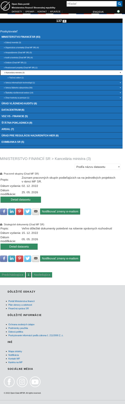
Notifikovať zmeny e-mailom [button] (60, 211)
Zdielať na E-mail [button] (35, 211)
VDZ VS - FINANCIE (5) (15, 116)
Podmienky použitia (18, 328)
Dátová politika (15, 331)
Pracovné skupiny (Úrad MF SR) (21, 173)
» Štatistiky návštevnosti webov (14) (18, 93)
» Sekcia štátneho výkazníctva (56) (18, 88)
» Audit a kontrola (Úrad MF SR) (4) (18, 58)
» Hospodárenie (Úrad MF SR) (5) (18, 53)
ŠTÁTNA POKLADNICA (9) (17, 122)
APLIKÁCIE (55, 11)
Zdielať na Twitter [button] (27, 211)
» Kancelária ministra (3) (14, 73)
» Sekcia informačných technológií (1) (19, 83)
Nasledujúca (42, 274)
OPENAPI (29, 11)
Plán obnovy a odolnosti (20, 304)
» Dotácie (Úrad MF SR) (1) (15, 63)
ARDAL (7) (8, 129)
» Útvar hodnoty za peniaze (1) (16, 98)
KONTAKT (42, 11)
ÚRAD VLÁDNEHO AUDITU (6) (19, 103)
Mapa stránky (15, 351)
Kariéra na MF (15, 362)
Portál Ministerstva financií (21, 301)
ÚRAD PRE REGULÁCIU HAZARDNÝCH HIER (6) (30, 135)
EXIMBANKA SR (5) (13, 141)
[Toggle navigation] (64, 21)
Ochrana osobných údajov (21, 324)
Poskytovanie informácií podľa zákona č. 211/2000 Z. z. (35, 335)
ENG (95, 12)
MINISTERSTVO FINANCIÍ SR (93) (21, 36)
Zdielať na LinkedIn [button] (11, 211)
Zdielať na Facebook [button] (3, 211)
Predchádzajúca (12, 274)
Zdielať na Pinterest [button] (19, 211)
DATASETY (17, 11)
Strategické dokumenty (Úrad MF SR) (24, 224)
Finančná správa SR (18, 308)
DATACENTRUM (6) (13, 109)
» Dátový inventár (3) (12, 43)
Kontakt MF (14, 358)
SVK (101, 12)
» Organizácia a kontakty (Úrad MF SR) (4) (21, 48)
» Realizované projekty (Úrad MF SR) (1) (21, 68)
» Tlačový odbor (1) (16, 78)
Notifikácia (13, 355)
